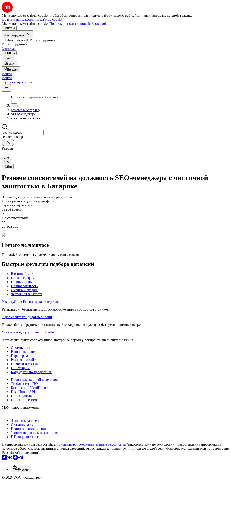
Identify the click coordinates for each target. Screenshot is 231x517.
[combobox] (23, 132)
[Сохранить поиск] (6, 160)
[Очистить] (8, 142)
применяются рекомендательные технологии (91, 444)
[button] (7, 74)
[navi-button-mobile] (6, 88)
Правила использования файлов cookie (79, 23)
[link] (9, 63)
